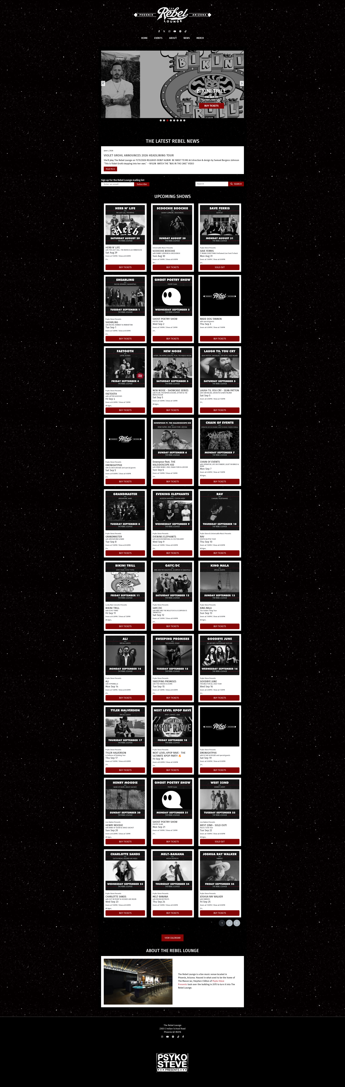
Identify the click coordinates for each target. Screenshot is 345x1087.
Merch (200, 38)
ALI (107, 681)
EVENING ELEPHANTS (164, 536)
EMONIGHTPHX (114, 465)
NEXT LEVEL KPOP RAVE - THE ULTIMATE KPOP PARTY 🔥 (169, 754)
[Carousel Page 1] (161, 120)
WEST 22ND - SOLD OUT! (213, 825)
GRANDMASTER (114, 536)
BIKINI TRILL (112, 608)
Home (144, 38)
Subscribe (142, 184)
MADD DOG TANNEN (211, 318)
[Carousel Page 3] (167, 120)
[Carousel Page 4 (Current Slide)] (171, 120)
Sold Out (220, 267)
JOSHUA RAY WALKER (211, 896)
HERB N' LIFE (113, 247)
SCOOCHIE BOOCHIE (164, 250)
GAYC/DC (157, 608)
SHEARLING (112, 322)
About (173, 38)
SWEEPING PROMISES (164, 681)
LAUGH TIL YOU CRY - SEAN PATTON (219, 390)
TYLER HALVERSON (116, 752)
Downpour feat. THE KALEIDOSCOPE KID (164, 463)
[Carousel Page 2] (164, 120)
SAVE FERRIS (207, 250)
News (187, 38)
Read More (110, 169)
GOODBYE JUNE (208, 681)
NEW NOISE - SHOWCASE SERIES (170, 390)
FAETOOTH (111, 393)
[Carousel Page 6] (178, 120)
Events (158, 38)
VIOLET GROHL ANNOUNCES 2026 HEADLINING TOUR (139, 155)
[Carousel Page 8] (184, 120)
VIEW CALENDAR (172, 938)
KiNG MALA (206, 608)
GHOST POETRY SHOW (165, 318)
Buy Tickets (172, 105)
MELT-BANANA (160, 896)
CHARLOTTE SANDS (116, 896)
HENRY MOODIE (114, 825)
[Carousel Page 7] (181, 120)
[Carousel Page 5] (174, 120)
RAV (202, 536)
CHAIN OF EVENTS (210, 461)
